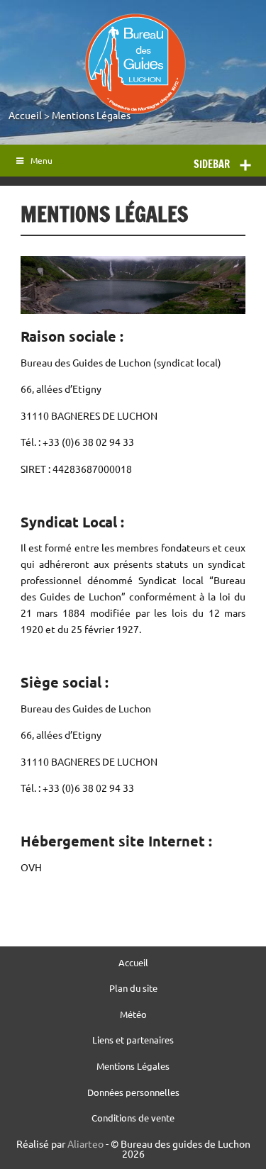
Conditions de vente (133, 1118)
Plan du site (133, 988)
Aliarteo (85, 1143)
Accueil (25, 114)
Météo (133, 1014)
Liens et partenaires (133, 1040)
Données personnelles (133, 1092)
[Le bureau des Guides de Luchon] (135, 63)
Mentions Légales (91, 114)
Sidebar (212, 164)
